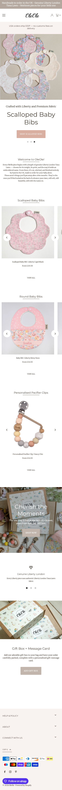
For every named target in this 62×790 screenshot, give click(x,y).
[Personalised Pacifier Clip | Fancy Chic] (28, 424)
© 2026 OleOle (8, 785)
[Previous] (7, 237)
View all (31, 278)
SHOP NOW (31, 532)
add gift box (31, 671)
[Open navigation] (11, 15)
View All (31, 374)
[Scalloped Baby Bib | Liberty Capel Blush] (28, 232)
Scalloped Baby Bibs (31, 200)
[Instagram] (10, 772)
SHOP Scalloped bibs (31, 134)
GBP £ (5, 749)
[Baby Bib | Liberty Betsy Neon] (28, 328)
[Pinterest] (16, 772)
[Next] (55, 237)
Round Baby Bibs (31, 296)
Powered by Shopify (23, 785)
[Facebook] (4, 772)
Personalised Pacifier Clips (31, 392)
